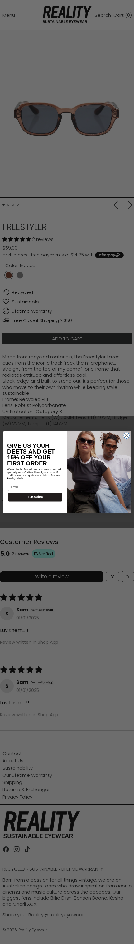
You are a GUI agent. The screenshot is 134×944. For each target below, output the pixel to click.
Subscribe (35, 497)
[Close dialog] (126, 435)
